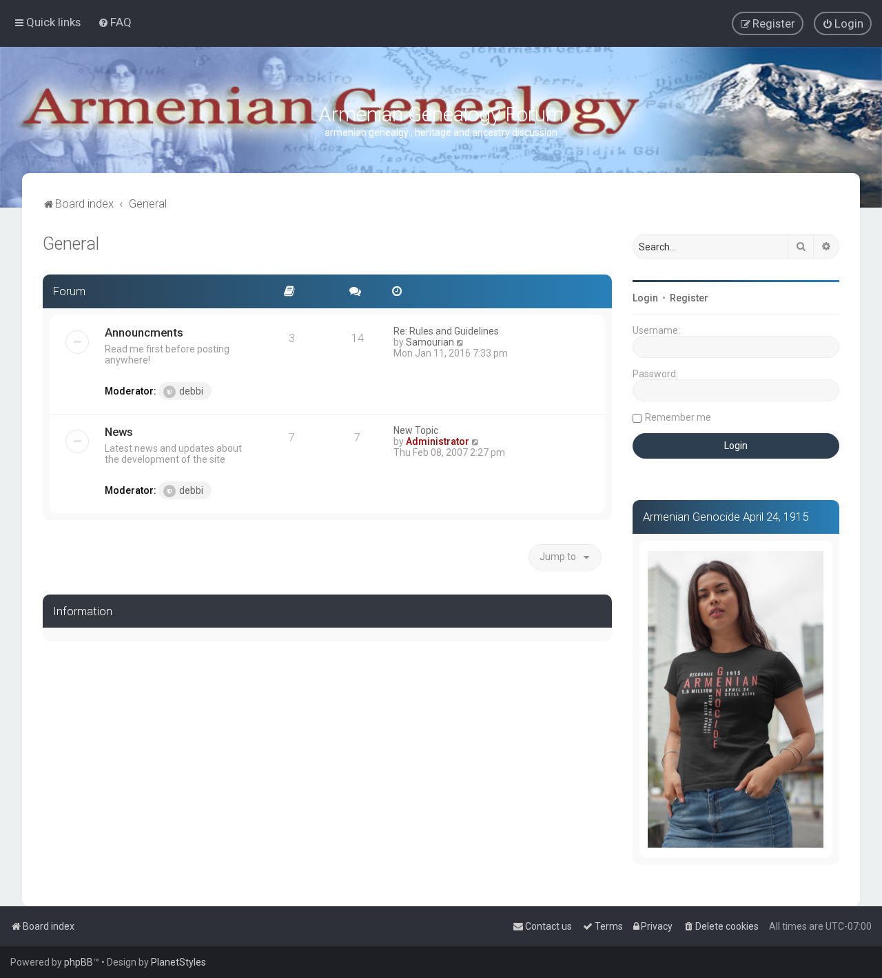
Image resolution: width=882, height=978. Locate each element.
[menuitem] (114, 22)
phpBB (78, 962)
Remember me (678, 417)
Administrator (437, 441)
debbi (191, 391)
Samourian (430, 342)
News (119, 432)
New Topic (415, 430)
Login (645, 297)
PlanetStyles (178, 962)
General (71, 244)
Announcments (144, 332)
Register (689, 297)
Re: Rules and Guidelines (446, 331)
